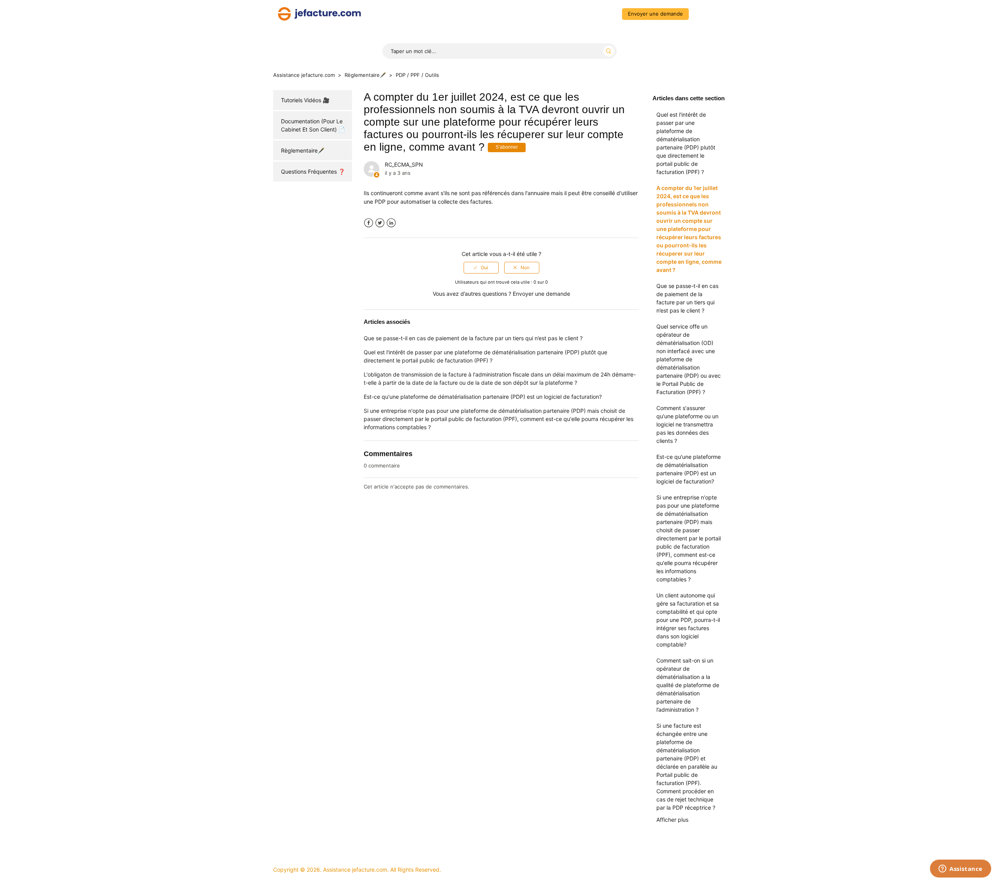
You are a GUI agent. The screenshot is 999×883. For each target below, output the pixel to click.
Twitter (380, 223)
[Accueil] (319, 13)
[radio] (481, 268)
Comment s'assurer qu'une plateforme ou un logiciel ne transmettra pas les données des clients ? (687, 424)
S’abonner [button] (507, 147)
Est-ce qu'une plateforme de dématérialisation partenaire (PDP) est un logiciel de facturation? (688, 469)
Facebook (368, 223)
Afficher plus (672, 819)
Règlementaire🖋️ (365, 75)
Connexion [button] (709, 14)
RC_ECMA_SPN (404, 164)
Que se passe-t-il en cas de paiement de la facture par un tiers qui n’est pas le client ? (687, 298)
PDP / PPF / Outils (417, 75)
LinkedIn (391, 223)
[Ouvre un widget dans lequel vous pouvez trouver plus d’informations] (960, 869)
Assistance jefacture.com (304, 75)
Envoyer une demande (655, 14)
